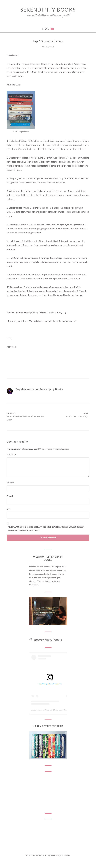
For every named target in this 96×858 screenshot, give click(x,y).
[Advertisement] (48, 792)
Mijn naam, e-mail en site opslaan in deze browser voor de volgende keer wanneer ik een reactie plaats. (46, 528)
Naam (10, 483)
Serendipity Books (48, 10)
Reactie (11, 455)
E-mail (10, 496)
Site (9, 509)
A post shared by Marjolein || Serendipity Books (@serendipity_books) (58, 710)
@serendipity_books (48, 640)
